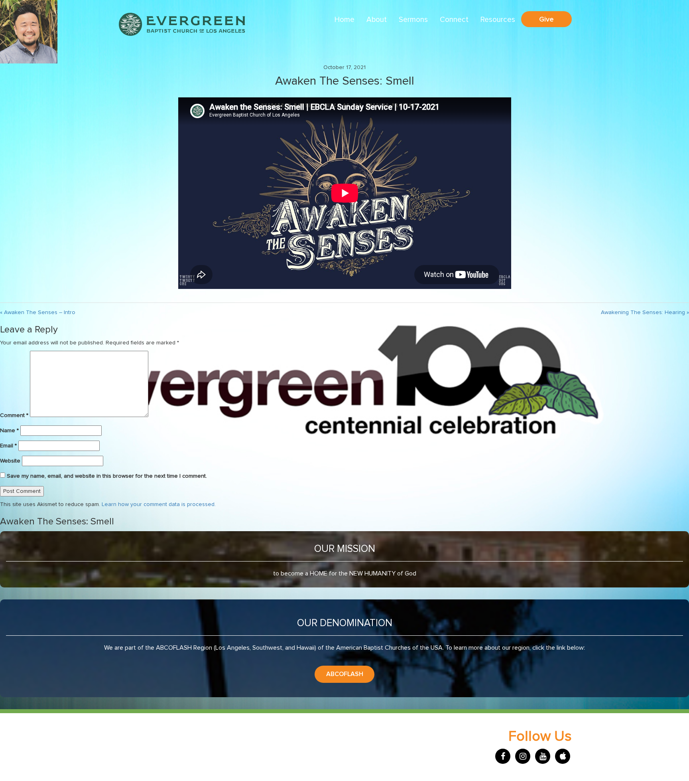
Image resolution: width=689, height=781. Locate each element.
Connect (454, 20)
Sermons (413, 20)
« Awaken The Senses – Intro (37, 312)
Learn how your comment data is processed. (159, 504)
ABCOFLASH (344, 674)
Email (8, 446)
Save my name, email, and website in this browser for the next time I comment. (107, 476)
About (376, 20)
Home (344, 20)
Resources (497, 20)
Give (546, 19)
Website (10, 461)
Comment (14, 415)
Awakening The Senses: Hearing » (645, 312)
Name (9, 430)
